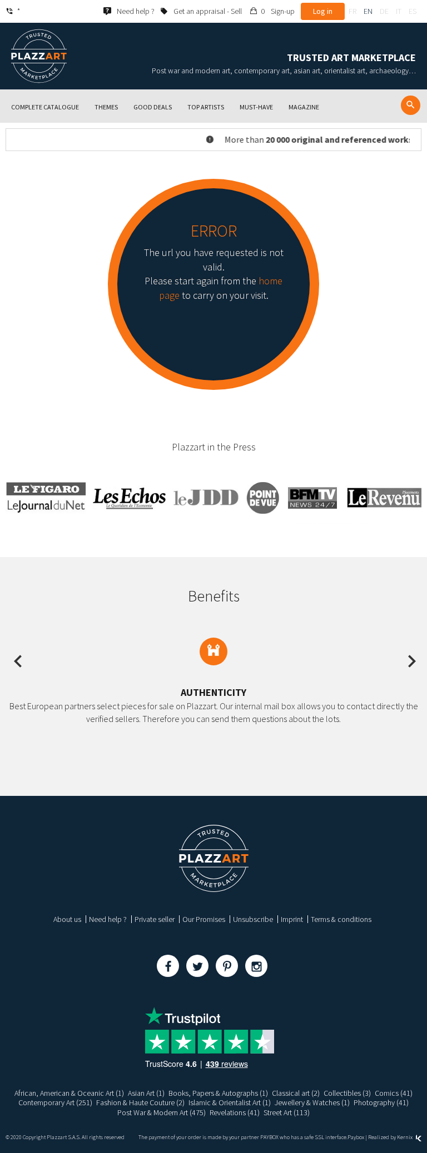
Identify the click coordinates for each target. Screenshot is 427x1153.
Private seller (155, 919)
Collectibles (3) (347, 1093)
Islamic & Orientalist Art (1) (229, 1102)
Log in (322, 11)
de (384, 11)
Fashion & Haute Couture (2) (140, 1102)
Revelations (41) (235, 1112)
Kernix (405, 1137)
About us (67, 919)
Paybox (355, 1137)
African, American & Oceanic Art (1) (69, 1093)
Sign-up (283, 11)
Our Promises (203, 919)
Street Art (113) (287, 1112)
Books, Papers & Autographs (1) (218, 1093)
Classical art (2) (296, 1093)
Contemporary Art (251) (55, 1102)
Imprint (292, 919)
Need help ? (108, 919)
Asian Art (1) (146, 1093)
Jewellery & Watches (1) (312, 1102)
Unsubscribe (253, 919)
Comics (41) (394, 1093)
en (368, 11)
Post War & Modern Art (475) (161, 1112)
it (398, 11)
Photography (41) (381, 1102)
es (412, 11)
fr (352, 11)
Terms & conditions (341, 919)
